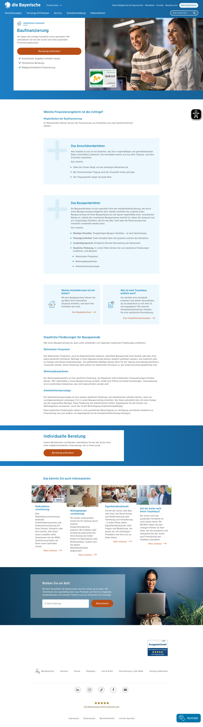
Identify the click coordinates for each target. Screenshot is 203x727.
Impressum (74, 718)
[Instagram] (90, 690)
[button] (54, 5)
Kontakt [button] (160, 5)
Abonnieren (102, 603)
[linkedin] (78, 690)
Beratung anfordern (49, 51)
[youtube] (125, 690)
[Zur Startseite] (22, 5)
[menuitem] (127, 5)
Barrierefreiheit (107, 718)
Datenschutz (89, 718)
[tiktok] (101, 690)
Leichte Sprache (126, 718)
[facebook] (113, 690)
